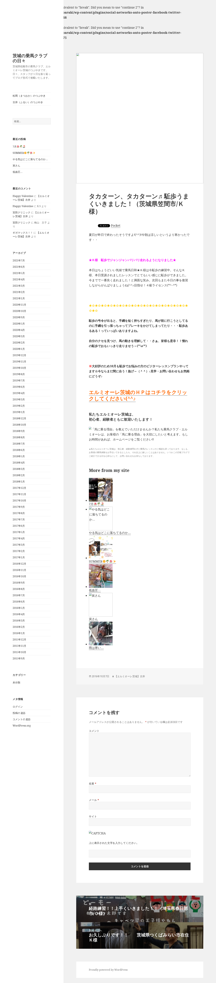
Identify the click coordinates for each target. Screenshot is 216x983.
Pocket (115, 225)
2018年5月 (19, 456)
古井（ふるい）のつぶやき (28, 102)
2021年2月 (19, 292)
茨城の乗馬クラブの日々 (30, 58)
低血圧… (17, 172)
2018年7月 (19, 443)
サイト (93, 816)
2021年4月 (19, 279)
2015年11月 (19, 646)
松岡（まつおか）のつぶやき (29, 95)
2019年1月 (19, 412)
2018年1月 (19, 481)
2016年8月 (19, 589)
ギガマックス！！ (23, 232)
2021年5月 (19, 273)
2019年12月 (19, 355)
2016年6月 (19, 601)
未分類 (16, 682)
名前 (92, 783)
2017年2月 (19, 551)
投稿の (19, 713)
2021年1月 (19, 298)
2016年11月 (19, 570)
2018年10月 (19, 424)
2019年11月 (19, 361)
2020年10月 (19, 311)
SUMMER (18, 153)
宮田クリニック (21, 212)
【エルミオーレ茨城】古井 (130, 676)
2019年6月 (19, 387)
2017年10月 (19, 500)
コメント (94, 731)
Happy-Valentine (23, 196)
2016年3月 (19, 620)
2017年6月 (19, 526)
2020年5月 (19, 323)
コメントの (21, 719)
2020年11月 (19, 304)
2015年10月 (19, 652)
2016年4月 (19, 614)
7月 (15, 146)
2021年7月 (19, 260)
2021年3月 (19, 285)
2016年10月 (19, 576)
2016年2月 (19, 627)
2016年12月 (19, 563)
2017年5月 (19, 532)
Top (2, 980)
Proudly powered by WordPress (108, 969)
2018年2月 (19, 475)
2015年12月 (19, 639)
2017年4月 (19, 538)
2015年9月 (19, 658)
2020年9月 (19, 317)
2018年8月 (19, 437)
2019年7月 (19, 380)
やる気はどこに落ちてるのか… (30, 159)
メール (94, 800)
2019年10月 (19, 368)
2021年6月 (19, 266)
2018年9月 (19, 431)
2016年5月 (19, 608)
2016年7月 (19, 595)
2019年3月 (19, 399)
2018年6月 (19, 450)
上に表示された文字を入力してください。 (114, 843)
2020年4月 (19, 330)
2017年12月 (19, 488)
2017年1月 (19, 557)
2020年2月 (19, 342)
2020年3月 (19, 336)
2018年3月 (19, 469)
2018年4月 (19, 462)
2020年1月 (19, 349)
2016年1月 (19, 633)
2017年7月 (19, 519)
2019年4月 (19, 393)
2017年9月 (19, 507)
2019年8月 (19, 374)
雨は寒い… (96, 648)
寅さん (16, 165)
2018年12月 (19, 418)
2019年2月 (19, 405)
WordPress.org (22, 725)
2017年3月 (19, 544)
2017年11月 (19, 494)
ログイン (18, 706)
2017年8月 (19, 513)
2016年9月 (19, 582)
